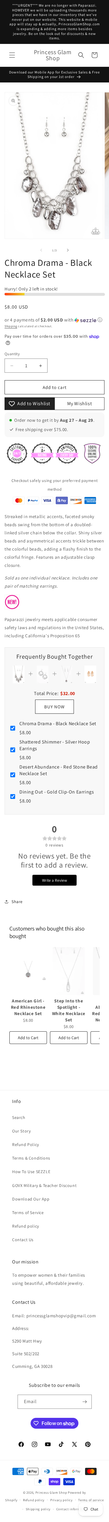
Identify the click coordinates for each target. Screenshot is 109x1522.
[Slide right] (67, 250)
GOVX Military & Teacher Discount (44, 1185)
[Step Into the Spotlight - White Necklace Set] (68, 971)
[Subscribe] (84, 1402)
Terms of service (91, 1500)
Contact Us (23, 1239)
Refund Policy (25, 1144)
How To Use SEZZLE (31, 1171)
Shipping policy (38, 1509)
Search (18, 1117)
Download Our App (31, 1199)
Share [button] (17, 901)
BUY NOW (54, 707)
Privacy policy (61, 1500)
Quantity (12, 353)
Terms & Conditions (31, 1158)
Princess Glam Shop (51, 1492)
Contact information (72, 1509)
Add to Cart (28, 1037)
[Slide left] (41, 250)
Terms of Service (28, 1212)
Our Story (21, 1131)
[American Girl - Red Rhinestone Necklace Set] (28, 971)
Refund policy (25, 1226)
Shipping (11, 326)
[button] (12, 55)
